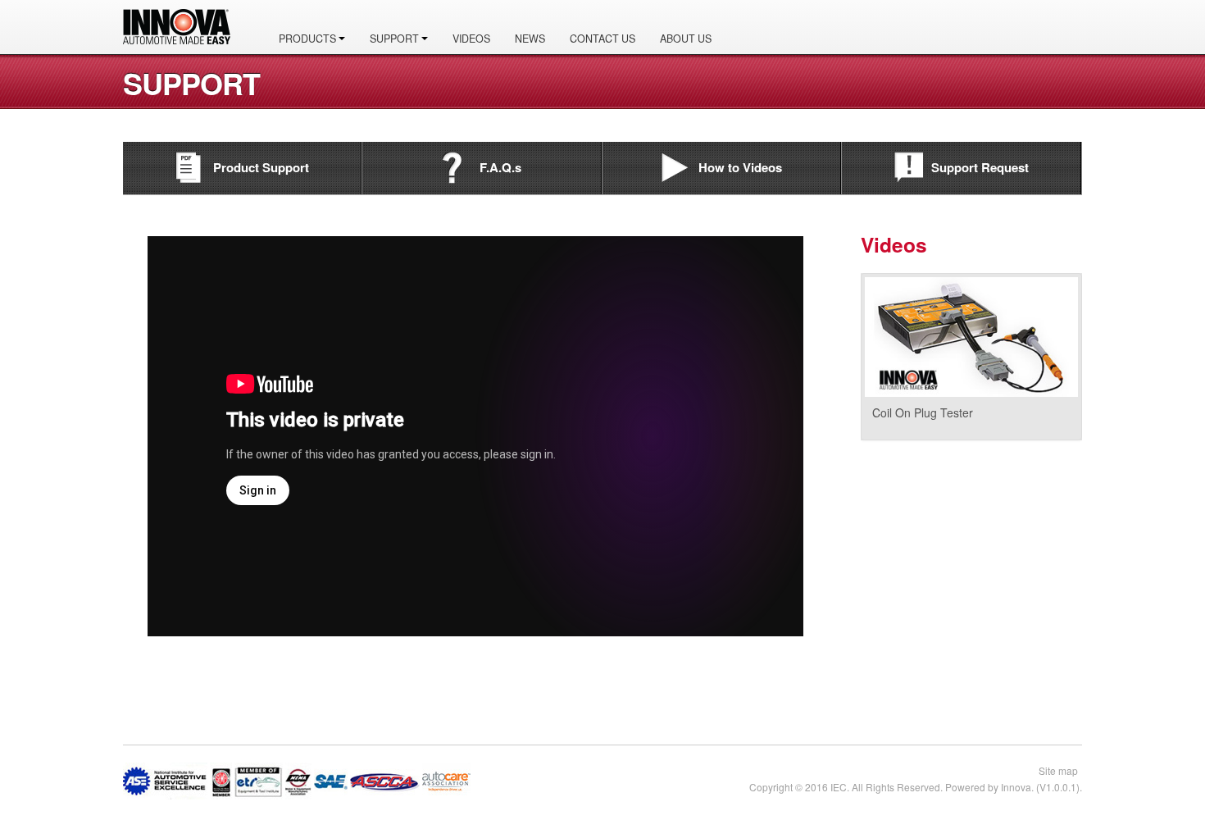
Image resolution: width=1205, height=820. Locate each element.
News (530, 38)
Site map (1058, 770)
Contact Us (602, 38)
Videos (471, 38)
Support (395, 38)
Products (309, 38)
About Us (686, 38)
